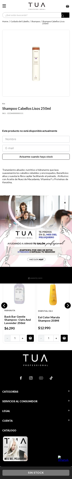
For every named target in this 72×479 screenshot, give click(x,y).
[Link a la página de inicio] (5, 22)
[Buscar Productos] (65, 15)
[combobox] (36, 15)
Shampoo (35, 21)
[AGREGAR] (30, 338)
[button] (4, 306)
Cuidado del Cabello (19, 21)
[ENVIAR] (36, 157)
